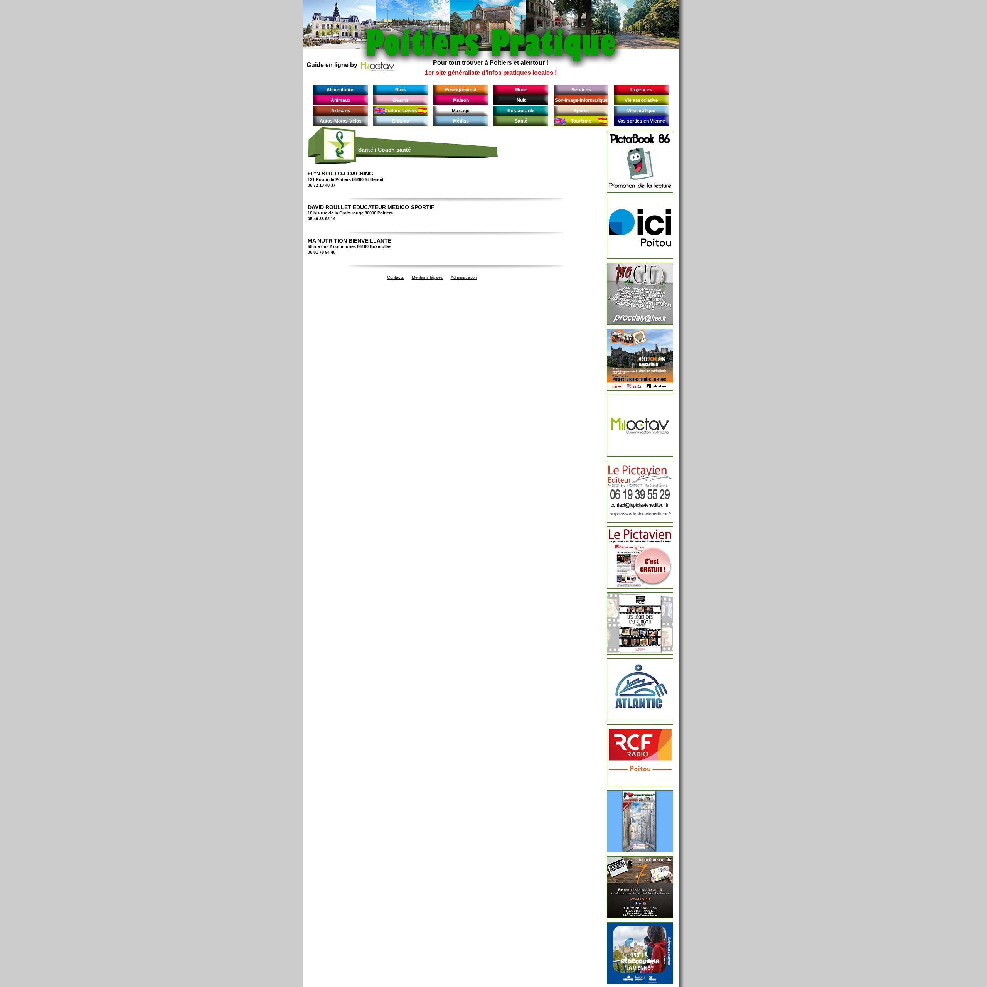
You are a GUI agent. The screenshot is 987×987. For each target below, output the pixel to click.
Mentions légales (427, 277)
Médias (461, 121)
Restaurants (521, 110)
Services (581, 90)
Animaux (340, 100)
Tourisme (581, 121)
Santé (521, 121)
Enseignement (461, 90)
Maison (461, 100)
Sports (581, 110)
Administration (464, 277)
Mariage (461, 110)
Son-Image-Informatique (581, 100)
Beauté (401, 100)
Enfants (400, 121)
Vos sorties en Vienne (641, 121)
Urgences (641, 90)
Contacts (395, 277)
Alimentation (340, 90)
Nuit (521, 100)
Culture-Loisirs (400, 110)
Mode (521, 90)
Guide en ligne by (332, 65)
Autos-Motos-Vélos (341, 121)
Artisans (340, 110)
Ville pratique (641, 110)
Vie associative (641, 100)
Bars (400, 90)
